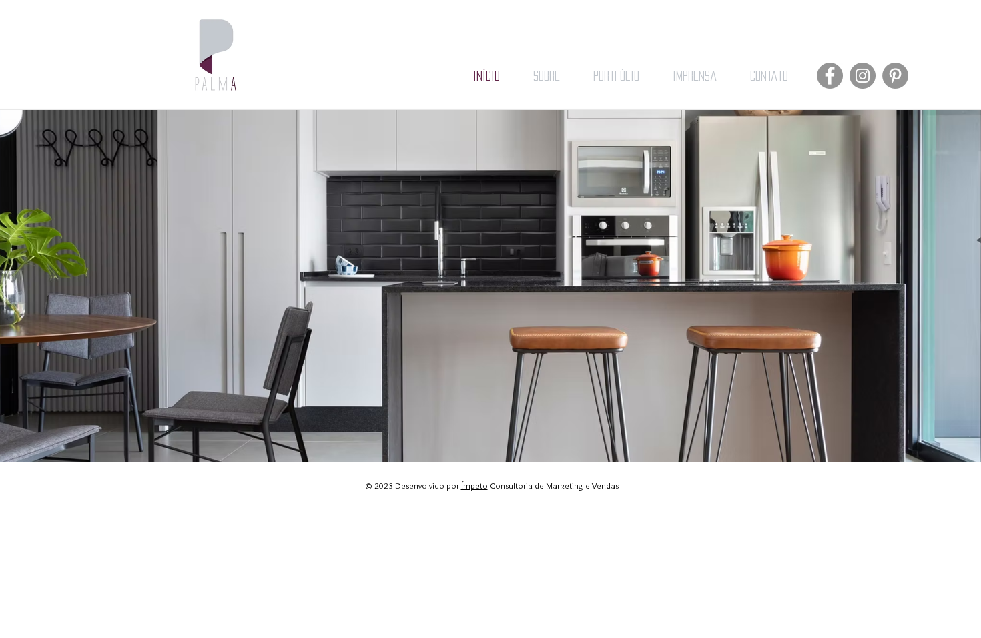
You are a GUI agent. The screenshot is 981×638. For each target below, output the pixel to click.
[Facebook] (830, 76)
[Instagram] (863, 76)
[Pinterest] (895, 76)
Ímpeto (474, 485)
